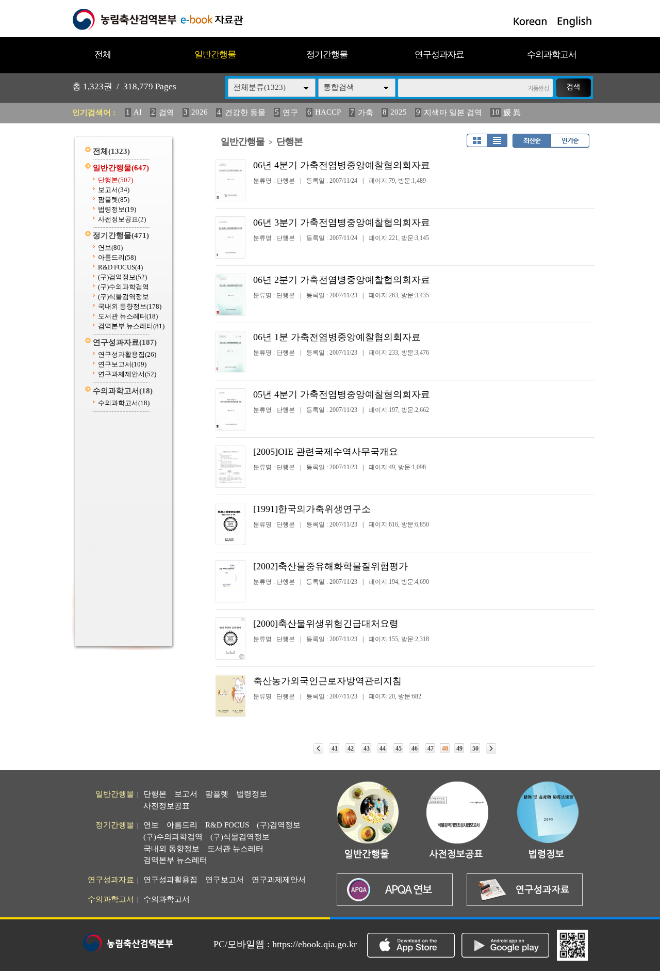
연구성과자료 (439, 54)
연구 (290, 112)
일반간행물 (215, 54)
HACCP (328, 112)
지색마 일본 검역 (453, 112)
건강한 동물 (245, 112)
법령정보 (117, 209)
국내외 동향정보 (129, 306)
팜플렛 (113, 199)
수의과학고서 (551, 54)
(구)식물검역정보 (123, 296)
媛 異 (512, 112)
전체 (102, 54)
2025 (398, 112)
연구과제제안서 (127, 374)
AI (138, 112)
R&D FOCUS (120, 267)
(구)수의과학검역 (123, 287)
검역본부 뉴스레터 (131, 326)
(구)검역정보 (122, 277)
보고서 (113, 190)
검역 (166, 112)
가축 (365, 112)
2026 (199, 112)
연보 (110, 247)
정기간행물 (327, 54)
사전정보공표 (122, 219)
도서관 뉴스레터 (128, 316)
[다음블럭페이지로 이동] (491, 748)
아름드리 (117, 257)
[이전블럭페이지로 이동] (318, 748)
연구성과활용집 (127, 354)
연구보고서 (122, 364)
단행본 (115, 180)
